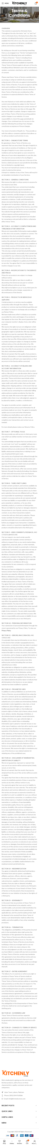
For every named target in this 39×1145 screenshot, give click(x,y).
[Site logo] (19, 3)
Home (12, 19)
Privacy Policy (6, 630)
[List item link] (19, 1095)
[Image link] (15, 1073)
